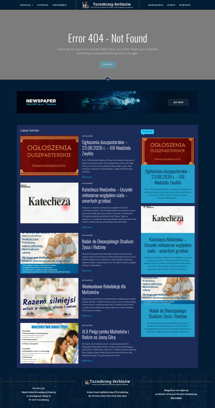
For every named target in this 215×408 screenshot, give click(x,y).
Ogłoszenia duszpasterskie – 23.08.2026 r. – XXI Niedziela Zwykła (106, 148)
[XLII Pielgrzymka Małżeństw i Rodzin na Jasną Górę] (49, 343)
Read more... (87, 177)
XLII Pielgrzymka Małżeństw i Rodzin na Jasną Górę (105, 334)
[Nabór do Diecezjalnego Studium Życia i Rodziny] (49, 253)
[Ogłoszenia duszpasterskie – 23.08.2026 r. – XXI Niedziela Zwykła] (49, 155)
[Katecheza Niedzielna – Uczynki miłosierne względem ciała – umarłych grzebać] (49, 203)
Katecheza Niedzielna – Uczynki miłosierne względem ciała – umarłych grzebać (107, 195)
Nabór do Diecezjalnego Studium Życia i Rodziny (107, 244)
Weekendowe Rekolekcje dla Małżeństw (104, 289)
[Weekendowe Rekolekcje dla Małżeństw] (49, 298)
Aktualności (87, 136)
